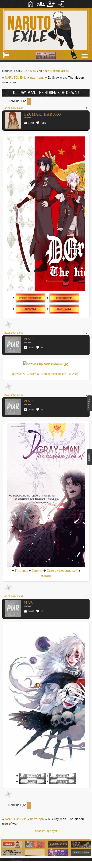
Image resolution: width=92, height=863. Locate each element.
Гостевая (16, 373)
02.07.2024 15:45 (13, 395)
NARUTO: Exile (16, 819)
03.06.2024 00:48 (13, 108)
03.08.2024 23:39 (13, 596)
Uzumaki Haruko (42, 114)
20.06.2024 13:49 (13, 333)
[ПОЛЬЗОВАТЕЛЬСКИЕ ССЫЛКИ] (85, 56)
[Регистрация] (51, 4)
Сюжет (31, 373)
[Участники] (41, 4)
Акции (76, 373)
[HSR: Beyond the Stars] (57, 855)
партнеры (37, 819)
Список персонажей (54, 373)
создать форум (46, 831)
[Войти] (61, 4)
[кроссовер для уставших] (11, 855)
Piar (28, 339)
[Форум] (31, 4)
